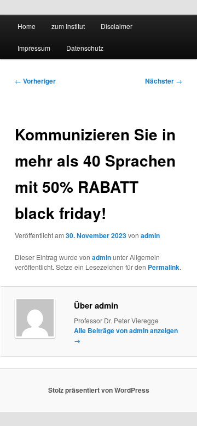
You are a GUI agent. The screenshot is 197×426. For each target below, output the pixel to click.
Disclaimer (116, 26)
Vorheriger (35, 81)
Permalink (163, 267)
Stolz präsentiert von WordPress (98, 390)
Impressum (34, 47)
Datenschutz (84, 47)
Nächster (163, 81)
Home (27, 26)
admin (150, 235)
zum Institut (68, 26)
